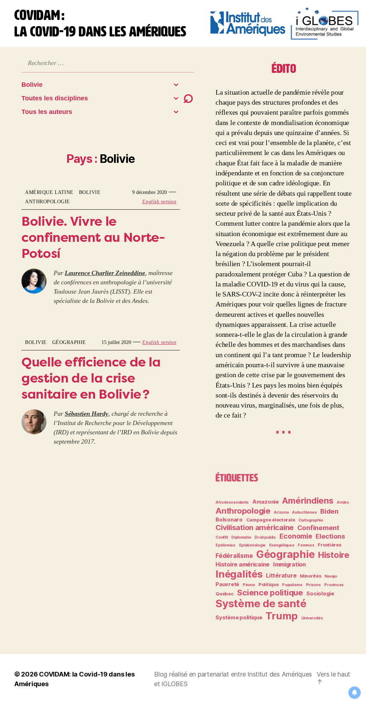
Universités (312, 618)
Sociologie (320, 593)
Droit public (265, 537)
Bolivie (90, 192)
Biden (329, 511)
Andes (343, 502)
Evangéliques (282, 545)
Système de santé (261, 603)
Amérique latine (49, 192)
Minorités (310, 576)
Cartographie (310, 520)
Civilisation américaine (255, 527)
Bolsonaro (229, 519)
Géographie (69, 342)
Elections (330, 536)
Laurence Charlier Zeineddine (105, 273)
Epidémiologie (252, 545)
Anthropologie (47, 201)
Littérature (281, 575)
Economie (296, 536)
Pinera (249, 585)
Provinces (334, 585)
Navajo (331, 576)
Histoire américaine (242, 564)
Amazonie (265, 502)
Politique (268, 584)
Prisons (313, 585)
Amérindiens (307, 500)
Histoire (334, 555)
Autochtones (304, 512)
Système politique (239, 617)
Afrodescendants (232, 502)
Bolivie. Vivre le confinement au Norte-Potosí (93, 237)
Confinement (318, 527)
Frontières (329, 545)
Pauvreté (227, 584)
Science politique (270, 592)
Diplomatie (241, 537)
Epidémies (226, 545)
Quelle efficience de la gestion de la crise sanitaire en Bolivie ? (91, 378)
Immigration (289, 564)
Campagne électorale (270, 520)
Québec (224, 593)
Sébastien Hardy (86, 414)
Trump (282, 616)
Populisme (292, 585)
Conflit (222, 537)
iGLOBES (174, 684)
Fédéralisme (234, 555)
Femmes (306, 545)
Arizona (281, 512)
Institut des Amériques (279, 674)
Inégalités (239, 574)
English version (159, 201)
